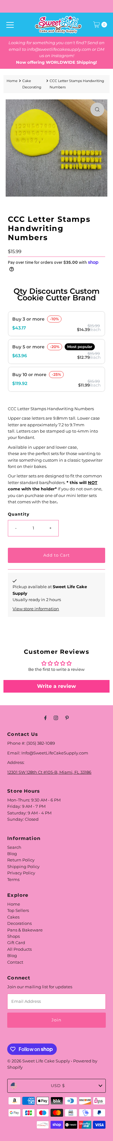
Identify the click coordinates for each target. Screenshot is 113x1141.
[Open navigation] (10, 24)
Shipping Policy (23, 866)
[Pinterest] (67, 718)
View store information (36, 608)
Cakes (13, 917)
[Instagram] (56, 718)
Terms (13, 879)
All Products (19, 949)
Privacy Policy (21, 873)
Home (12, 81)
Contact (15, 962)
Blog (12, 853)
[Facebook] (45, 718)
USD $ (58, 1085)
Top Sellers (18, 910)
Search (14, 847)
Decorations (19, 923)
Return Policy (21, 860)
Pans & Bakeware (25, 930)
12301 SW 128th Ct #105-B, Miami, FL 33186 (49, 772)
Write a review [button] (56, 686)
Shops (13, 936)
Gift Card (16, 942)
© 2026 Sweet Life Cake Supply (38, 1061)
